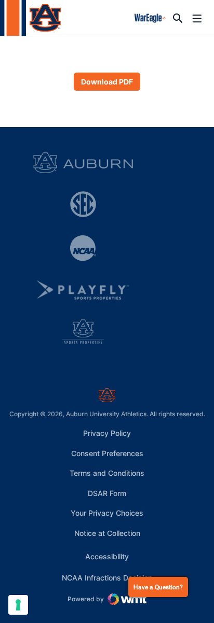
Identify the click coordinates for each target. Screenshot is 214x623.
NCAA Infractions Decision (107, 577)
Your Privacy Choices (107, 512)
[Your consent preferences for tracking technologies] (18, 605)
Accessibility (107, 556)
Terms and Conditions (107, 473)
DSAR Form (107, 493)
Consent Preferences (107, 453)
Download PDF (107, 81)
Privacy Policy (107, 433)
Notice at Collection (107, 533)
